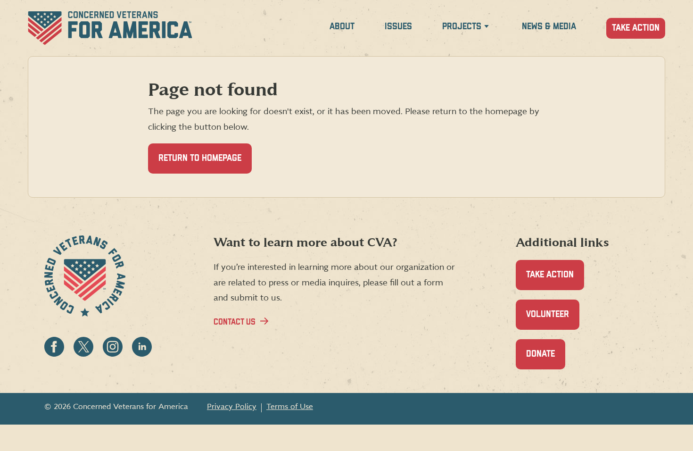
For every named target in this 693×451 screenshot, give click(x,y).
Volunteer (552, 320)
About (342, 27)
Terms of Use (289, 406)
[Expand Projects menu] (486, 28)
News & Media (549, 27)
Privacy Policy (231, 406)
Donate (545, 359)
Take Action (636, 28)
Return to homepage (199, 158)
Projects (461, 27)
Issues (398, 27)
